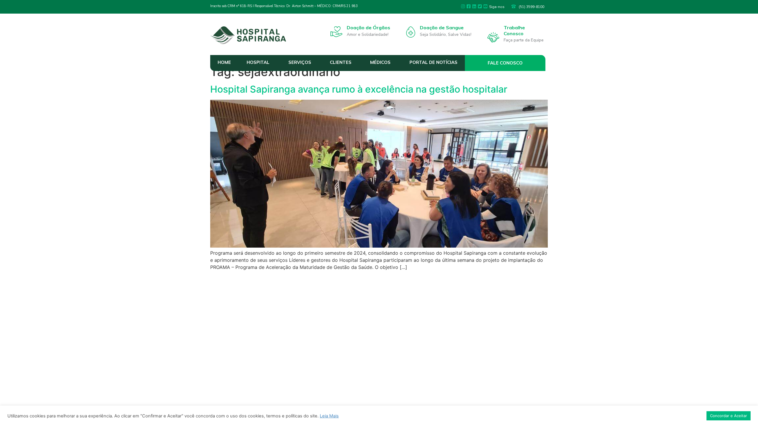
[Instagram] (463, 6)
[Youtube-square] (485, 6)
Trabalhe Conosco (514, 30)
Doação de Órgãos (368, 27)
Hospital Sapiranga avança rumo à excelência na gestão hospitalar (358, 89)
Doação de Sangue (442, 27)
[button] (505, 63)
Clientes (340, 62)
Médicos (380, 62)
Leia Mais (329, 416)
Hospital (258, 62)
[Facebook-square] (468, 6)
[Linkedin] (474, 6)
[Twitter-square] (480, 6)
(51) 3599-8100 (531, 6)
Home (224, 62)
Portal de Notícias (433, 62)
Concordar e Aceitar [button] (728, 415)
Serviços (299, 62)
